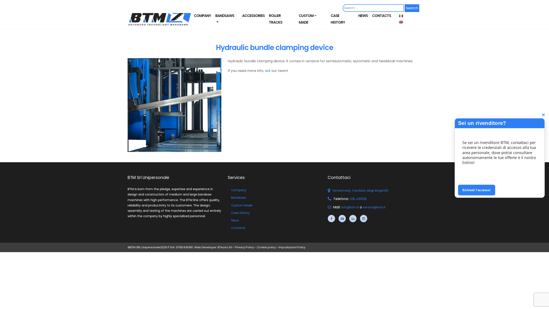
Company (202, 15)
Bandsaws (224, 15)
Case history (338, 19)
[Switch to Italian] (402, 16)
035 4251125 (358, 199)
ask (268, 70)
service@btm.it (374, 207)
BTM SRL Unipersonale (145, 247)
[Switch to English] (402, 22)
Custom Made (242, 205)
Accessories (253, 15)
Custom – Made (307, 19)
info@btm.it (350, 207)
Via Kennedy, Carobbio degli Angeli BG (360, 190)
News (363, 15)
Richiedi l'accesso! (476, 190)
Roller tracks (275, 19)
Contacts (381, 15)
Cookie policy (266, 247)
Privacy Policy (244, 247)
